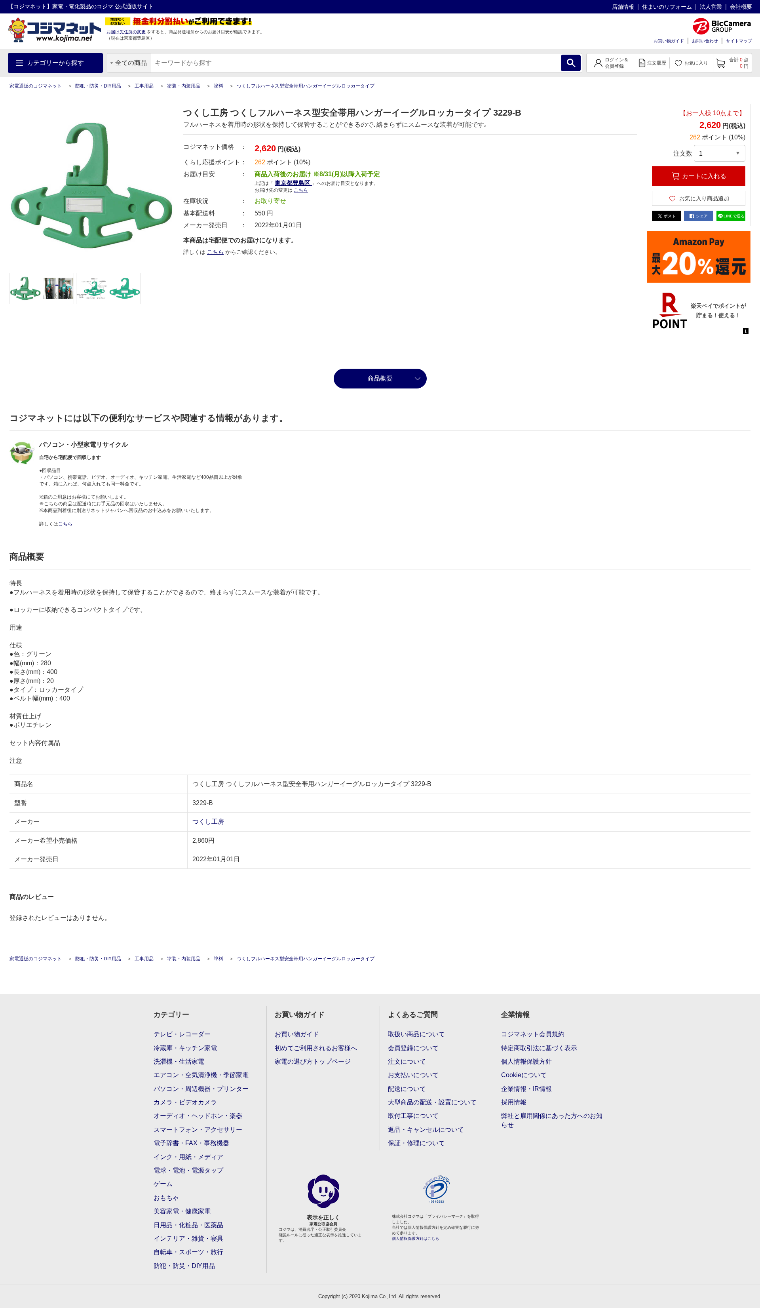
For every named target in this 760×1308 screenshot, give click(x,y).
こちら (215, 252)
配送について (407, 1088)
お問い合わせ (705, 40)
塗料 (218, 86)
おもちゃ (166, 1197)
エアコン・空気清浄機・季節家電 (201, 1075)
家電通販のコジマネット (36, 86)
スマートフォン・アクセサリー (198, 1129)
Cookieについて (524, 1075)
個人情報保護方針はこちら (415, 1238)
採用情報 (513, 1102)
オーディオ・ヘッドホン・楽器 (198, 1115)
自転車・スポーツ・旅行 (188, 1252)
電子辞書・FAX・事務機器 (191, 1143)
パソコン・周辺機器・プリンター (201, 1088)
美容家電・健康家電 (182, 1211)
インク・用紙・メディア (188, 1157)
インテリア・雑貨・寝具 (188, 1238)
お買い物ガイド (669, 40)
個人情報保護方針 (526, 1061)
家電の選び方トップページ (313, 1061)
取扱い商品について (416, 1034)
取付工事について (413, 1115)
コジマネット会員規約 (532, 1034)
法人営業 (711, 7)
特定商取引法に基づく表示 (539, 1048)
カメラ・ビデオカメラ (185, 1102)
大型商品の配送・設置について (432, 1102)
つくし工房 (208, 821)
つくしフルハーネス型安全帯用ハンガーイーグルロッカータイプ (305, 86)
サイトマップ (739, 40)
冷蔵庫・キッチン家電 (185, 1048)
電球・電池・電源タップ (188, 1170)
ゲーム (163, 1183)
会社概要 (741, 7)
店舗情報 (623, 7)
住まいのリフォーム (667, 7)
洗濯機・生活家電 (179, 1061)
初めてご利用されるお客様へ (316, 1048)
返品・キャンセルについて (426, 1129)
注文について (407, 1061)
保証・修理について (416, 1143)
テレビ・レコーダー (182, 1034)
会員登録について (413, 1048)
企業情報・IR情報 (526, 1088)
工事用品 (144, 86)
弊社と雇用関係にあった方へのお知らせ (551, 1120)
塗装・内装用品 (183, 86)
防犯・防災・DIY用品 (98, 86)
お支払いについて (413, 1075)
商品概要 (380, 378)
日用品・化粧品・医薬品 (188, 1225)
